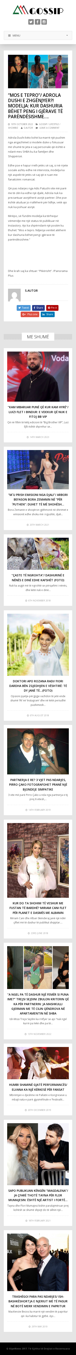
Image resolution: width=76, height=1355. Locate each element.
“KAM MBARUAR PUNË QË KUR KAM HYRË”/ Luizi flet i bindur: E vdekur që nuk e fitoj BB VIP (38, 412)
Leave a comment (49, 127)
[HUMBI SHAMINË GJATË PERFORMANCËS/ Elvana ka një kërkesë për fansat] (38, 1063)
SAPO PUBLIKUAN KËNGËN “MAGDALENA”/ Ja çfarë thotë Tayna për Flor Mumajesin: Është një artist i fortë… (38, 1195)
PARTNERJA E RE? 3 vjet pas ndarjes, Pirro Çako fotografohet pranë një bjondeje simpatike (38, 784)
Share (39, 308)
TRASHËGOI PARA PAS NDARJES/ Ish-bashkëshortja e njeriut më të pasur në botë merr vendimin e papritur (38, 1301)
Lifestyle (54, 124)
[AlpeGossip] (38, 9)
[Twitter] (31, 22)
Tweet (25, 308)
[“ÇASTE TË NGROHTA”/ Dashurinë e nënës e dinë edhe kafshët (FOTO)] (38, 554)
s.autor (28, 127)
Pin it (54, 308)
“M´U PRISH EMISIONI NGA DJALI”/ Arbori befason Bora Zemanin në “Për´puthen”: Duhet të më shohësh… (38, 499)
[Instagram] (44, 22)
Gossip (43, 124)
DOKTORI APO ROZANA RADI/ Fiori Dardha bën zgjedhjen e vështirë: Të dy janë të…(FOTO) (38, 686)
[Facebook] (37, 22)
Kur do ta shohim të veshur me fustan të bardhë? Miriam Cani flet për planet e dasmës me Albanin (38, 908)
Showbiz (13, 127)
